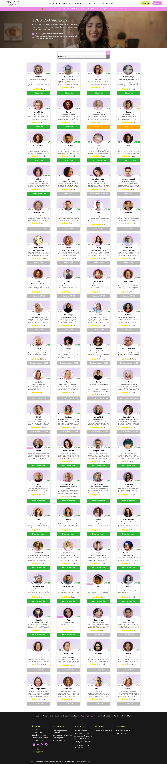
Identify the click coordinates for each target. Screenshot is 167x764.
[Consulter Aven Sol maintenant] (38, 443)
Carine (68, 382)
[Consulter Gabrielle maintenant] (128, 308)
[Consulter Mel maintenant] (128, 138)
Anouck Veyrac (38, 145)
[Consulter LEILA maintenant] (98, 579)
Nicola (98, 382)
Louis (68, 281)
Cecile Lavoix (98, 620)
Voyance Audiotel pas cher (83, 736)
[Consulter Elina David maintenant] (68, 410)
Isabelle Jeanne (68, 451)
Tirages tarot (93, 3)
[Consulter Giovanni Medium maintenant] (68, 477)
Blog (111, 3)
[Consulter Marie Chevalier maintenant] (38, 579)
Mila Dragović (128, 281)
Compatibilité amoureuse (104, 731)
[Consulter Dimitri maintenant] (38, 410)
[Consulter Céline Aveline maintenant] (68, 681)
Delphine (128, 212)
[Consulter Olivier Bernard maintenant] (68, 579)
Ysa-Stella (38, 382)
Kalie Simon (98, 484)
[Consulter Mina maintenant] (98, 105)
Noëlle (128, 653)
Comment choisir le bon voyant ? (82, 742)
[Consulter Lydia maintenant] (68, 172)
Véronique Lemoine (128, 348)
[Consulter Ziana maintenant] (38, 512)
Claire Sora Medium (98, 179)
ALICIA (128, 586)
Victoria (68, 248)
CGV (89, 761)
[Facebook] (46, 744)
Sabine (128, 112)
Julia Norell (98, 653)
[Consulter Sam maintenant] (98, 205)
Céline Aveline (68, 689)
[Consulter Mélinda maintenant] (38, 172)
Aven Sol (38, 451)
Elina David (68, 417)
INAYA (39, 315)
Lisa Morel (98, 348)
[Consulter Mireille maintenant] (68, 512)
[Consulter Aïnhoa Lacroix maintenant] (38, 205)
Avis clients (36, 730)
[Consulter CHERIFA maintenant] (128, 681)
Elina (128, 451)
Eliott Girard (98, 281)
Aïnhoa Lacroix (38, 212)
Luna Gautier (98, 315)
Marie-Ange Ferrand (38, 689)
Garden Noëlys (128, 77)
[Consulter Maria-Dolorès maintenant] (38, 240)
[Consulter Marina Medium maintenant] (38, 105)
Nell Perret (128, 382)
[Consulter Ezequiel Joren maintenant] (98, 443)
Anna (98, 77)
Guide (85, 3)
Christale (38, 620)
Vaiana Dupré (68, 653)
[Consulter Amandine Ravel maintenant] (128, 512)
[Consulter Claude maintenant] (38, 341)
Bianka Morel (128, 484)
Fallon (68, 348)
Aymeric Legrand (128, 179)
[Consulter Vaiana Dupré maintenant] (68, 646)
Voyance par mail (59, 738)
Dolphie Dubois (68, 553)
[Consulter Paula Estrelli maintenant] (38, 546)
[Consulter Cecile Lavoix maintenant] (98, 613)
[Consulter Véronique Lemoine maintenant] (128, 341)
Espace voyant (121, 733)
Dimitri (38, 417)
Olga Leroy (38, 77)
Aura (68, 620)
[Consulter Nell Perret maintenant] (128, 375)
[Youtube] (38, 744)
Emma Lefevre (128, 417)
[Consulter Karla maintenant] (38, 274)
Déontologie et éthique (40, 738)
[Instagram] (34, 744)
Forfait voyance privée (81, 733)
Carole (68, 112)
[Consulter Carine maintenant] (68, 375)
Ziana (38, 519)
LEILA (99, 586)
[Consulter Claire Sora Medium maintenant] (98, 172)
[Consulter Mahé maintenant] (128, 613)
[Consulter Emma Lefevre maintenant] (128, 410)
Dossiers (105, 3)
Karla (38, 281)
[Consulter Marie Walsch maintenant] (98, 410)
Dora (98, 145)
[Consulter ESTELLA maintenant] (98, 681)
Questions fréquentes (39, 735)
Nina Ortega (68, 315)
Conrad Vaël (68, 145)
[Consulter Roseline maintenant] (98, 546)
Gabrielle (128, 315)
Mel (128, 145)
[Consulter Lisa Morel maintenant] (98, 341)
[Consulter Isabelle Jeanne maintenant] (68, 443)
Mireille (68, 519)
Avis (70, 3)
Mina (98, 112)
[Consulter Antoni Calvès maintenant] (128, 240)
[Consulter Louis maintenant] (68, 274)
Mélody (98, 248)
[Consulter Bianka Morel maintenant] (128, 477)
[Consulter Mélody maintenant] (98, 240)
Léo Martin (68, 212)
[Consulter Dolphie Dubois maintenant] (68, 546)
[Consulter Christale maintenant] (38, 613)
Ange (38, 484)
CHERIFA (129, 689)
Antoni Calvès (128, 248)
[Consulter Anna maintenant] (98, 69)
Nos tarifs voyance (80, 731)
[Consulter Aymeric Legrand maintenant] (128, 172)
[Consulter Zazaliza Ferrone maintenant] (128, 546)
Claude (38, 348)
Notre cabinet (37, 732)
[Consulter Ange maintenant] (38, 477)
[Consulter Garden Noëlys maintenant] (128, 69)
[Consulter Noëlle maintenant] (128, 646)
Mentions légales (81, 761)
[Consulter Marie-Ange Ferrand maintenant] (38, 681)
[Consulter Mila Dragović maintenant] (128, 274)
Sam (98, 212)
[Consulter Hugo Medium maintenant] (68, 69)
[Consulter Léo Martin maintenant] (68, 205)
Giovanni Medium (68, 484)
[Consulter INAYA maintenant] (38, 308)
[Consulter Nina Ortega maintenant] (68, 308)
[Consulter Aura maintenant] (68, 613)
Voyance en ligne (52, 3)
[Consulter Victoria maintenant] (68, 240)
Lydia (68, 179)
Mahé (128, 620)
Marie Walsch (98, 417)
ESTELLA (98, 689)
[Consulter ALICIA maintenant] (128, 579)
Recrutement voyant (123, 731)
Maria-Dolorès (38, 248)
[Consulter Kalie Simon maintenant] (98, 477)
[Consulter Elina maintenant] (128, 443)
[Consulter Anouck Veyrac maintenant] (38, 138)
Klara (38, 653)
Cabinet (64, 3)
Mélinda (38, 179)
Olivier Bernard (68, 586)
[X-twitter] (42, 744)
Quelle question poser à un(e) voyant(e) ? (82, 746)
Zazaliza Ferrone (128, 553)
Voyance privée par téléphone (60, 731)
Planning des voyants (81, 738)
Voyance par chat (59, 740)
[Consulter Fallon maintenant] (68, 341)
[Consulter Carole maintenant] (68, 105)
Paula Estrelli (38, 553)
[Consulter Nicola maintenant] (98, 375)
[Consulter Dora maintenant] (98, 138)
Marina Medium (38, 112)
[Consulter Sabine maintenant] (128, 105)
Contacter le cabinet (39, 740)
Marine (98, 519)
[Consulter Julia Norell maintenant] (98, 646)
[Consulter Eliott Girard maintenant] (98, 274)
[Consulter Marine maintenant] (98, 512)
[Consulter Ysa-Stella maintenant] (38, 375)
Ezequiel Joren (98, 451)
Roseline (99, 553)
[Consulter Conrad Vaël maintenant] (68, 138)
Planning (76, 3)
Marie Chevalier (38, 586)
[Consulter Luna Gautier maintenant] (98, 308)
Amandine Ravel (128, 519)
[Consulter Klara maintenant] (38, 646)
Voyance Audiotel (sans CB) (62, 735)
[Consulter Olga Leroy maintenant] (38, 69)
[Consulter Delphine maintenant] (128, 205)
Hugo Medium (68, 77)
